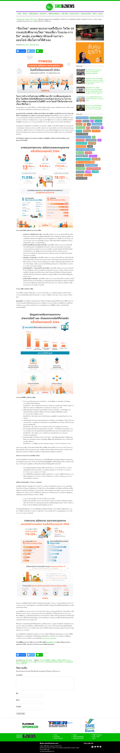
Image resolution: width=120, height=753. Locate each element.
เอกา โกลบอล (80, 172)
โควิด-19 (23, 663)
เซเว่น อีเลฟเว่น (91, 165)
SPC (102, 127)
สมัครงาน (62, 662)
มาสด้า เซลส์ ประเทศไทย (85, 150)
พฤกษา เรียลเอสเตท (81, 143)
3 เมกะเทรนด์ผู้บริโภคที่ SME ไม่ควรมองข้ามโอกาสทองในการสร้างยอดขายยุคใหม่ (94, 98)
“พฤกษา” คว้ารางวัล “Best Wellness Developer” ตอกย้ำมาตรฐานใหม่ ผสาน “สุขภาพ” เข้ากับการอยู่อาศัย (94, 107)
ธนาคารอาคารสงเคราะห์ (83, 137)
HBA (92, 121)
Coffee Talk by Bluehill (96, 118)
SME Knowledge (54, 13)
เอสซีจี (88, 172)
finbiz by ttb (86, 121)
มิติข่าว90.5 (79, 152)
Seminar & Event (86, 13)
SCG (85, 124)
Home (19, 13)
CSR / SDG (65, 13)
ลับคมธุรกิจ (81, 155)
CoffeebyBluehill (82, 118)
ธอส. (93, 137)
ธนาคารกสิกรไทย (82, 134)
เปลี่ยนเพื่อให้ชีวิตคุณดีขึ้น (93, 168)
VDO (94, 13)
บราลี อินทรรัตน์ (91, 140)
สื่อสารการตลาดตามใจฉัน (85, 162)
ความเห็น (19, 675)
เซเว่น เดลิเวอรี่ (80, 168)
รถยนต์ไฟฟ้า (88, 152)
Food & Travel (74, 13)
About (100, 13)
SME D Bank (80, 127)
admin (37, 44)
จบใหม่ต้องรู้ (49, 662)
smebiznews (97, 124)
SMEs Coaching (95, 127)
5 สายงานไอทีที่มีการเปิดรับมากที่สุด (50, 660)
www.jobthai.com (51, 642)
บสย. (99, 140)
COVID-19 (78, 121)
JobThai (64, 660)
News (24, 13)
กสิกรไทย (79, 131)
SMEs (88, 127)
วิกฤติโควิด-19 (93, 156)
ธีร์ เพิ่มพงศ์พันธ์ (80, 140)
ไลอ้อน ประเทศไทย (81, 178)
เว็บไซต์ (18, 706)
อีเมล (18, 700)
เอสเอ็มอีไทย (79, 175)
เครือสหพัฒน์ (80, 165)
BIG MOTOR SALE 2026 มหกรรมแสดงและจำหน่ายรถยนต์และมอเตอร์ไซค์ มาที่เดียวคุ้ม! (93, 71)
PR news (29, 660)
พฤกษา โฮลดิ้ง (92, 143)
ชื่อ (17, 693)
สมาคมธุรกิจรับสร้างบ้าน (83, 159)
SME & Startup (33, 13)
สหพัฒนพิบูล (96, 159)
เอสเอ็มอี (95, 172)
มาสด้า (90, 146)
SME (88, 124)
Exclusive (43, 13)
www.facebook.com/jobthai (48, 638)
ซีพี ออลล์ (87, 131)
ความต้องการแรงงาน (37, 662)
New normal (98, 121)
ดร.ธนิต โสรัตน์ (96, 131)
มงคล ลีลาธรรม (81, 146)
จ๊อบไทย (55, 662)
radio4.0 (79, 124)
